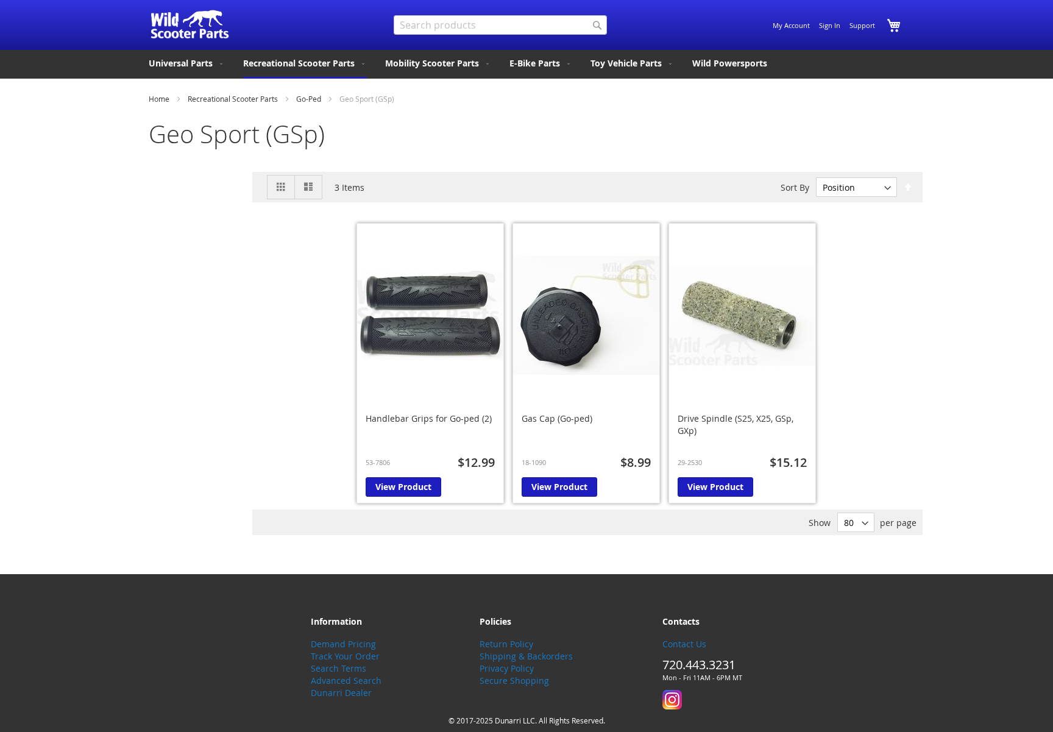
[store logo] (190, 24)
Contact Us (684, 644)
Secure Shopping (514, 680)
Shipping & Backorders (526, 656)
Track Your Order (345, 656)
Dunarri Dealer (341, 692)
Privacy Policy (507, 668)
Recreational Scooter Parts (234, 99)
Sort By (795, 187)
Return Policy (506, 644)
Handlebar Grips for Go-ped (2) (429, 418)
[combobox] (500, 25)
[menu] (526, 64)
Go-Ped (309, 99)
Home (160, 99)
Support (862, 25)
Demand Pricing (343, 644)
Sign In (829, 25)
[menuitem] (187, 63)
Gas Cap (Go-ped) (557, 418)
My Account (791, 25)
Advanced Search (346, 680)
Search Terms (338, 668)
